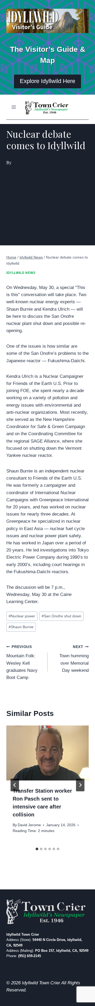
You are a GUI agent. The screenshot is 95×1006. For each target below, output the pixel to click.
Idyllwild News (20, 273)
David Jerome (29, 825)
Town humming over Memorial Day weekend (74, 659)
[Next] (80, 785)
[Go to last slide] (15, 785)
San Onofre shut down (61, 616)
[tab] (37, 849)
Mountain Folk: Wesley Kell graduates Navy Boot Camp (21, 662)
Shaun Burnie (21, 627)
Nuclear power (22, 616)
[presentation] (47, 752)
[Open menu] (14, 107)
